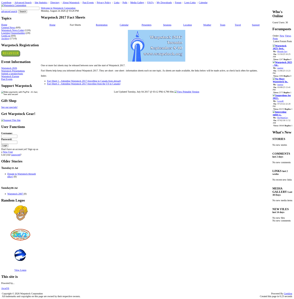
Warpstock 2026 (9, 68)
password (15, 154)
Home (4, 24)
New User (8, 152)
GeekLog (5, 35)
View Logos (20, 270)
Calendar (203, 2)
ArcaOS (5, 288)
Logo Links (190, 2)
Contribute (6, 2)
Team (222, 25)
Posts (275, 38)
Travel (238, 25)
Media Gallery (137, 2)
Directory (55, 2)
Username (6, 133)
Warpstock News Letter (12, 30)
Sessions (167, 25)
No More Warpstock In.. (280, 80)
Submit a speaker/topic (12, 73)
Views (288, 35)
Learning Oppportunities (13, 33)
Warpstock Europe (10, 76)
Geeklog (288, 293)
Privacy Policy (104, 2)
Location (187, 25)
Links (116, 2)
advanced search (9, 11)
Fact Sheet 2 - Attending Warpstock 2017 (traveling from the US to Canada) (83, 83)
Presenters (146, 25)
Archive (5, 38)
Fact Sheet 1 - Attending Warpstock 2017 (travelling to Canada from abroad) (84, 81)
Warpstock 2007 (15, 193)
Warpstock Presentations (13, 71)
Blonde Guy (282, 51)
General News (8, 27)
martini (280, 68)
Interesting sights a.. (279, 113)
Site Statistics (41, 2)
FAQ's (150, 2)
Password (6, 139)
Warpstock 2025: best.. (279, 47)
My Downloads (164, 2)
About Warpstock (70, 2)
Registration (101, 25)
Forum (178, 2)
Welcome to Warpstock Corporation (58, 8)
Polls (125, 2)
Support (256, 25)
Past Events (88, 2)
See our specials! (9, 107)
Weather (207, 25)
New (282, 35)
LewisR (280, 101)
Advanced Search (23, 2)
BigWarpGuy (282, 117)
